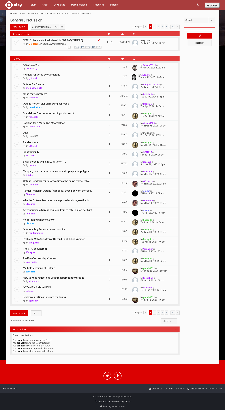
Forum (33, 4)
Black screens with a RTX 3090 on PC (44, 161)
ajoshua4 (33, 300)
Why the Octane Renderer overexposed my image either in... (57, 200)
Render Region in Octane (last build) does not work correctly (57, 190)
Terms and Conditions (105, 401)
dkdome (30, 223)
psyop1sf (30, 271)
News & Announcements (54, 44)
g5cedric (33, 78)
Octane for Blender (34, 84)
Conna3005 (34, 126)
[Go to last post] (151, 40)
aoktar (146, 191)
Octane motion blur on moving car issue (46, 103)
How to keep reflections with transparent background (53, 277)
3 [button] (158, 26)
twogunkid (34, 242)
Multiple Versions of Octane (39, 268)
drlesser (30, 291)
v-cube (29, 175)
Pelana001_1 (32, 68)
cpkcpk (146, 40)
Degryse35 (31, 262)
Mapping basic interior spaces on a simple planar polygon (56, 171)
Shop (45, 4)
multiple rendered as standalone (41, 74)
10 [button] (173, 26)
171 (93, 47)
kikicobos (34, 281)
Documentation (79, 4)
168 (77, 47)
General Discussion (26, 20)
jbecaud (33, 165)
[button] (145, 26)
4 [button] (162, 26)
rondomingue (36, 233)
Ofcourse (33, 184)
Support (114, 4)
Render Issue (30, 142)
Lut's (25, 132)
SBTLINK (33, 146)
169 (82, 47)
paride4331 (149, 268)
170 (88, 47)
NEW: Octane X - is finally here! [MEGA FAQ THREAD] (53, 40)
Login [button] (199, 35)
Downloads (59, 4)
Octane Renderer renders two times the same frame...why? (56, 181)
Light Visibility (31, 152)
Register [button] (199, 43)
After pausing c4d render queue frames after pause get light (57, 210)
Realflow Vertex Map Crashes (40, 258)
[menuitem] (198, 5)
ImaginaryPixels (34, 88)
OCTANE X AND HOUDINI (37, 287)
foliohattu (34, 97)
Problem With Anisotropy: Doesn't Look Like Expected (54, 239)
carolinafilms (35, 107)
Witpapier (30, 252)
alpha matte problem (35, 93)
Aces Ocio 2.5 (31, 64)
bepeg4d (147, 113)
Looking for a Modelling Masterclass (44, 122)
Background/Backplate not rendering (44, 297)
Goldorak (33, 44)
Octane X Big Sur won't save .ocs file (44, 229)
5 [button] (166, 26)
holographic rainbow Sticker (39, 219)
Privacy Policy (124, 401)
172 (99, 47)
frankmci (147, 104)
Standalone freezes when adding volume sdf (48, 113)
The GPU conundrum (35, 248)
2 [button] (154, 26)
